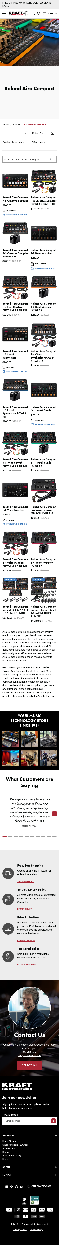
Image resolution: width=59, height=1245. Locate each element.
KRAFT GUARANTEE (26, 941)
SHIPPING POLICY (25, 882)
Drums (5, 1152)
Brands (6, 1159)
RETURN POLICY (24, 909)
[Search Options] (51, 159)
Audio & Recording (11, 1155)
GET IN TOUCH (29, 1065)
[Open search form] (33, 13)
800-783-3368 (29, 1051)
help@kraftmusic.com (29, 1055)
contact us (32, 688)
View (20, 188)
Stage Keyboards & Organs (16, 1145)
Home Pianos (9, 1141)
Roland (16, 125)
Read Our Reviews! (26, 965)
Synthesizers (8, 1148)
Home (6, 125)
